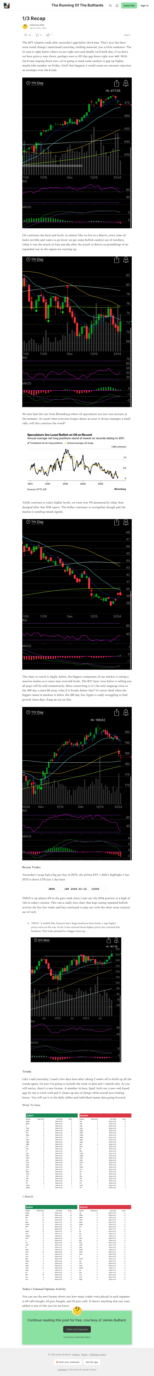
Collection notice (97, 1354)
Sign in (145, 5)
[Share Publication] (117, 5)
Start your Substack (69, 1362)
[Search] (110, 5)
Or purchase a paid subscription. (77, 1337)
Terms (84, 1354)
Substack (62, 1369)
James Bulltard (36, 25)
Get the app (92, 1362)
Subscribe (129, 5)
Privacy (76, 1354)
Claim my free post (77, 1329)
